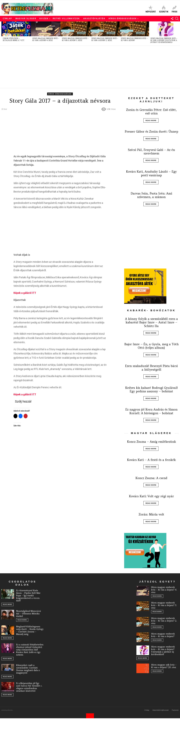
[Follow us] (172, 18)
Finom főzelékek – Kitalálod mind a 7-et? (13, 39)
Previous (2, 33)
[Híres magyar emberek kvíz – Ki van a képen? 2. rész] (105, 28)
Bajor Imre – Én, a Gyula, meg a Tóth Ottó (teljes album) (151, 346)
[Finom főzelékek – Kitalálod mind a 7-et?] (16, 28)
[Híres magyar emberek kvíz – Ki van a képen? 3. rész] (75, 28)
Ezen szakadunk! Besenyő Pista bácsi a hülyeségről (151, 367)
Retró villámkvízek (66, 18)
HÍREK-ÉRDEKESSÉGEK (123, 18)
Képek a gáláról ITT (25, 292)
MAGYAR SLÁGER (25, 18)
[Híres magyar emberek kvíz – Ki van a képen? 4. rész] (45, 28)
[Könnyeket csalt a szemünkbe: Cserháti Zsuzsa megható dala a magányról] (7, 667)
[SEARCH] (177, 18)
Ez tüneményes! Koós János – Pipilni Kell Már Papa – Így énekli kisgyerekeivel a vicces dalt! (28, 595)
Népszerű (151, 12)
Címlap (7, 18)
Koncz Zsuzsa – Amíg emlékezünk (151, 442)
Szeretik (163, 12)
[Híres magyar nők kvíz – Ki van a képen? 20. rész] (142, 668)
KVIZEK (44, 18)
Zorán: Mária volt (151, 514)
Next (177, 33)
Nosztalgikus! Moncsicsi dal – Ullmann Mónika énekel (28, 613)
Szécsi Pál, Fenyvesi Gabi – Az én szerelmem (151, 151)
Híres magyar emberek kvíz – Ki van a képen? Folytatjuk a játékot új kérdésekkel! (163, 40)
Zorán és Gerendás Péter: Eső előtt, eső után (151, 111)
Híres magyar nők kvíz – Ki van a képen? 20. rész (163, 666)
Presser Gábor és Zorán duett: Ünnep (151, 131)
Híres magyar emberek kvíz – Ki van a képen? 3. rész (75, 39)
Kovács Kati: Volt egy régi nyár (151, 496)
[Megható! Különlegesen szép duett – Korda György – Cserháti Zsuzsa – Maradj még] (7, 630)
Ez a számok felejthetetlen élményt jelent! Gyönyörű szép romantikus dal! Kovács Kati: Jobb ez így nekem (29, 649)
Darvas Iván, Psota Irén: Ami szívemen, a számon (151, 195)
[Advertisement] (85, 67)
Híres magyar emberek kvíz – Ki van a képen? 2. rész (104, 39)
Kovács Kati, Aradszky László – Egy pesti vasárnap (151, 173)
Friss (174, 12)
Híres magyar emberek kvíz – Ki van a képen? (134, 39)
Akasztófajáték (94, 18)
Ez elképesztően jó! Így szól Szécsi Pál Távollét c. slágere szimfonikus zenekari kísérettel (29, 687)
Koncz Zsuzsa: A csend (151, 478)
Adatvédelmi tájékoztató (160, 710)
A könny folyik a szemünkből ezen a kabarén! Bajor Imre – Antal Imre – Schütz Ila (151, 322)
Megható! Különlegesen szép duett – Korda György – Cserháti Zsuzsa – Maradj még (29, 630)
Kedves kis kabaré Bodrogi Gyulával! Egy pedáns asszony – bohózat (151, 389)
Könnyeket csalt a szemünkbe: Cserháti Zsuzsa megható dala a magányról (28, 669)
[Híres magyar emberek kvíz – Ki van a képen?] (134, 28)
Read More (151, 120)
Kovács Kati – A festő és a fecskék (151, 460)
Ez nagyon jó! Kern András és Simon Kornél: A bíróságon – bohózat (151, 411)
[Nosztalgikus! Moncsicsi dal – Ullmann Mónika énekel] (7, 614)
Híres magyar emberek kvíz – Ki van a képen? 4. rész (45, 39)
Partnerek (175, 710)
